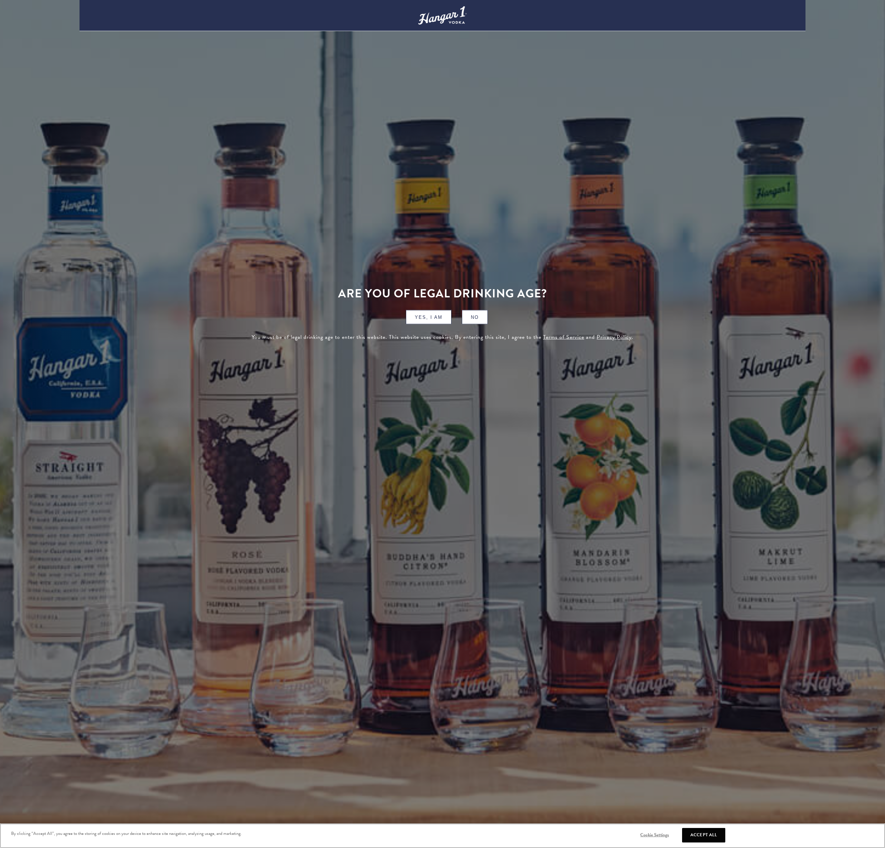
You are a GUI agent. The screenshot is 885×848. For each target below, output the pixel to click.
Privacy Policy (614, 337)
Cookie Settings (654, 834)
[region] (442, 835)
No (475, 317)
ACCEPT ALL (703, 834)
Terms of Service (563, 337)
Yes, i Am (428, 317)
